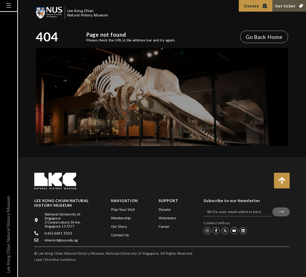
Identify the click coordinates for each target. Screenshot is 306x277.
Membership (121, 218)
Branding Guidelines (60, 259)
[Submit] (281, 211)
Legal (38, 259)
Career (164, 226)
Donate (165, 209)
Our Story (119, 226)
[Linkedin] (243, 230)
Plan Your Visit (123, 209)
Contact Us (120, 235)
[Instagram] (207, 230)
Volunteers (167, 218)
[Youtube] (234, 230)
